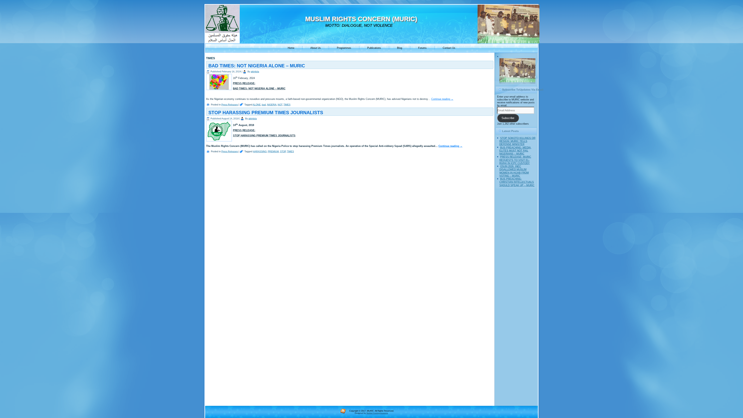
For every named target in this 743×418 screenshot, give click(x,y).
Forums (422, 47)
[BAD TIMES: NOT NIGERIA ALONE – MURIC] (219, 90)
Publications (374, 47)
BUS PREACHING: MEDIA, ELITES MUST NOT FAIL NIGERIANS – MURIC (515, 162)
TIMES (286, 104)
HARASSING (260, 151)
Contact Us (449, 47)
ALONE (257, 104)
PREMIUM (273, 151)
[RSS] (343, 411)
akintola (255, 71)
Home (291, 47)
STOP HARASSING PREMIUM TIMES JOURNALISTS (265, 112)
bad (264, 104)
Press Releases (229, 104)
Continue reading (442, 99)
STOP (283, 151)
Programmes (344, 47)
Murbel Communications (377, 413)
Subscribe (508, 129)
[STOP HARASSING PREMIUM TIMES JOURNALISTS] (219, 141)
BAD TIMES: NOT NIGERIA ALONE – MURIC (256, 65)
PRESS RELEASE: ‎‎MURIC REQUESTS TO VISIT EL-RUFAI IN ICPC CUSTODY (515, 171)
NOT (280, 104)
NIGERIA (271, 104)
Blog (399, 47)
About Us (315, 47)
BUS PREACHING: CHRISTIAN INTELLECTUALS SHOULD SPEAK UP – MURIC (516, 193)
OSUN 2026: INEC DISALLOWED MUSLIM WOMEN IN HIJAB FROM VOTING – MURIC (514, 182)
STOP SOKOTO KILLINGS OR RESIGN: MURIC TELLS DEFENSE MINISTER (517, 153)
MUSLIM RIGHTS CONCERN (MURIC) (361, 18)
